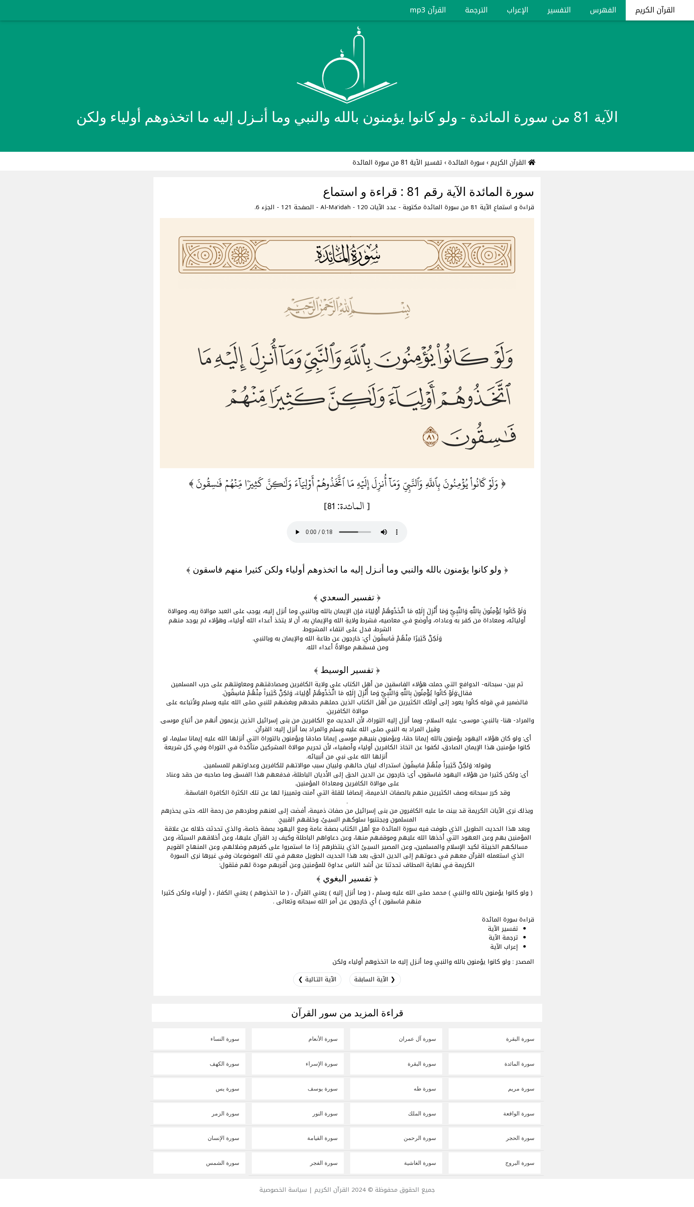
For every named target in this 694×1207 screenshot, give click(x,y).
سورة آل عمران (417, 1038)
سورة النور (325, 1113)
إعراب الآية (504, 946)
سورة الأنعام (323, 1038)
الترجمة (476, 10)
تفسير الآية (503, 928)
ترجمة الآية (503, 937)
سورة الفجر (324, 1162)
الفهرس (603, 10)
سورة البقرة (520, 1038)
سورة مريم (521, 1088)
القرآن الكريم (656, 10)
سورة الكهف (224, 1063)
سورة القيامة (322, 1138)
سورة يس (227, 1088)
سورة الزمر (225, 1113)
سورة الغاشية (420, 1162)
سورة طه (425, 1088)
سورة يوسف (323, 1088)
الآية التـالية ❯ (317, 979)
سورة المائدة (519, 1063)
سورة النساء (224, 1038)
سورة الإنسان (223, 1138)
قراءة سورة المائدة (508, 919)
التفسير (559, 10)
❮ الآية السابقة (375, 979)
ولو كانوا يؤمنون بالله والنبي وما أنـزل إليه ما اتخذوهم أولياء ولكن (421, 961)
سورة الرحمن (420, 1138)
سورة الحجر (520, 1138)
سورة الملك (422, 1113)
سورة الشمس (222, 1162)
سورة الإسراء (322, 1063)
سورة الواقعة (519, 1113)
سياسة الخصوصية (283, 1189)
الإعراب (517, 10)
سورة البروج (520, 1162)
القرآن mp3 (428, 10)
